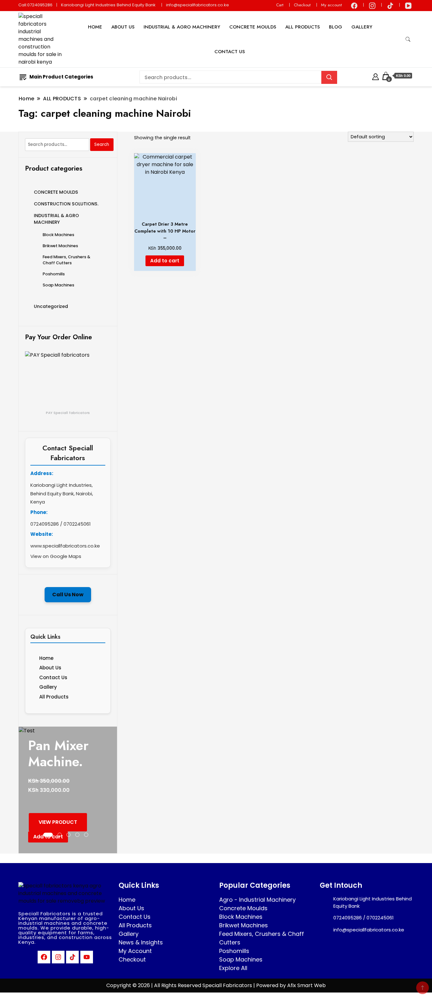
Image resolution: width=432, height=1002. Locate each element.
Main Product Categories (61, 76)
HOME (95, 26)
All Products (54, 696)
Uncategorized (51, 306)
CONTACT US (229, 51)
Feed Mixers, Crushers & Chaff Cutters (66, 260)
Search (101, 144)
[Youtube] (86, 957)
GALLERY (361, 26)
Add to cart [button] (164, 260)
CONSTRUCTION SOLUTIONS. (66, 204)
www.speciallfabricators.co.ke (65, 545)
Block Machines (58, 234)
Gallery (48, 687)
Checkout (302, 5)
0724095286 (44, 524)
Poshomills (54, 274)
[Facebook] (44, 957)
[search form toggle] (408, 39)
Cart (279, 5)
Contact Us (53, 677)
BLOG (335, 26)
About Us (50, 667)
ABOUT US (122, 26)
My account (331, 5)
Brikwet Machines (60, 245)
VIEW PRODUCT (58, 822)
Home (46, 658)
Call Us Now (67, 594)
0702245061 (77, 524)
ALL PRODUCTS (302, 26)
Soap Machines (58, 285)
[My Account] (375, 76)
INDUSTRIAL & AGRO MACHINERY (182, 26)
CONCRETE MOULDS (252, 26)
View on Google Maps (55, 556)
